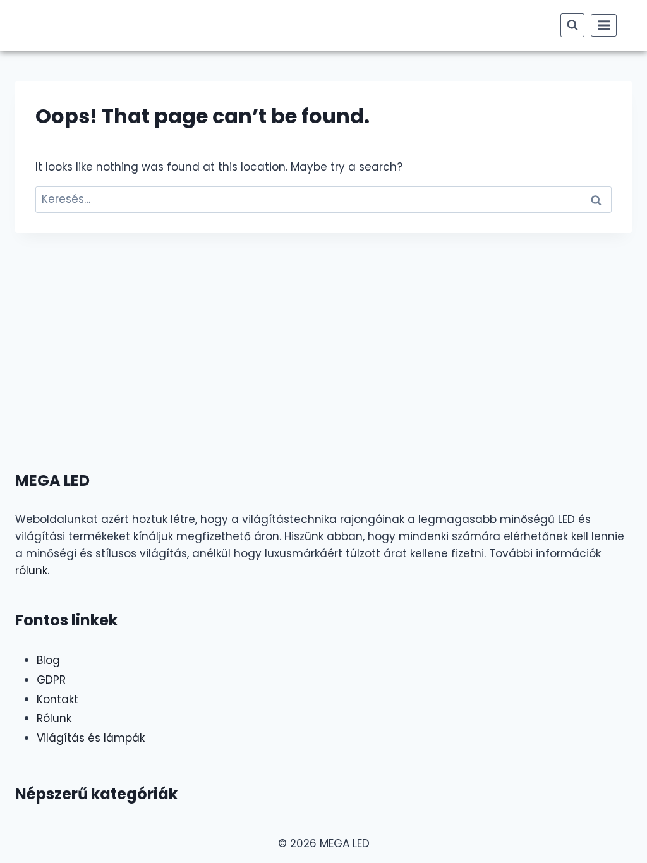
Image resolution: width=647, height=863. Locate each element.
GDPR (51, 679)
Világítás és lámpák (91, 737)
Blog (48, 660)
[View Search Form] (572, 25)
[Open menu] (604, 25)
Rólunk (54, 718)
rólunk (31, 570)
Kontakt (57, 699)
